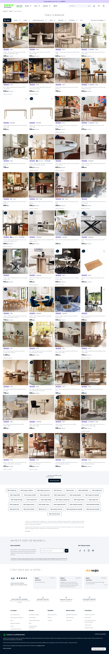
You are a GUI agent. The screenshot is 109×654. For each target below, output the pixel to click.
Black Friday (88, 617)
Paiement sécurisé (52, 614)
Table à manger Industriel (59, 495)
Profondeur (72, 20)
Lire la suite (27, 531)
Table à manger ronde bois (56, 509)
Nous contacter (70, 617)
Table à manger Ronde (32, 499)
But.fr (11, 620)
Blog (30, 623)
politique (40, 645)
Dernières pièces (89, 627)
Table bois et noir (42, 509)
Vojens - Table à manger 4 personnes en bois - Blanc (66, 239)
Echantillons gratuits (34, 614)
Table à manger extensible (30, 495)
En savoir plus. (64, 559)
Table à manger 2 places (44, 504)
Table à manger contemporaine (62, 499)
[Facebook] (84, 551)
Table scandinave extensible (76, 504)
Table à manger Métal (83, 490)
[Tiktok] (80, 551)
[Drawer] (8, 6)
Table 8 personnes (70, 490)
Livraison (50, 620)
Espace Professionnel (34, 620)
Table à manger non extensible (92, 495)
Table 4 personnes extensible (92, 509)
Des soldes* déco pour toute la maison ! (90, 621)
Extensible (60, 20)
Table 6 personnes (58, 490)
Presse (12, 626)
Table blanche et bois (14, 509)
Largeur (25, 20)
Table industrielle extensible (92, 504)
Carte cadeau (32, 617)
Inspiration (45, 6)
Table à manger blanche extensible (74, 509)
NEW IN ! (55, 6)
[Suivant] (106, 582)
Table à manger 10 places (28, 504)
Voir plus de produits (54, 480)
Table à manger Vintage (46, 499)
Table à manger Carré (97, 490)
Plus (81, 20)
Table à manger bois (11, 490)
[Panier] (103, 5)
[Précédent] (36, 582)
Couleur (16, 20)
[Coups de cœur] (98, 5)
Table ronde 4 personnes (54, 514)
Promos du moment (90, 614)
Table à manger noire (93, 499)
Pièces (35, 6)
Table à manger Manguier (75, 495)
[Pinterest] (93, 551)
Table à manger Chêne (15, 495)
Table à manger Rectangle (16, 499)
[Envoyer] (66, 551)
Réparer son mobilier (34, 630)
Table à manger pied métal (59, 504)
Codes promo (88, 625)
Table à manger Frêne (45, 495)
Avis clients (69, 620)
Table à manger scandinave (27, 490)
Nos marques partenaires (16, 617)
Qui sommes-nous (15, 614)
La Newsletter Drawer (15, 629)
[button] (54, 20)
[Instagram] (89, 551)
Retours (50, 617)
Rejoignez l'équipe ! (15, 623)
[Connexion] (94, 6)
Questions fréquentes (71, 614)
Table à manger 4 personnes (43, 490)
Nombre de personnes (38, 20)
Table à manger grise (14, 504)
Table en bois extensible (28, 509)
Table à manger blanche (79, 499)
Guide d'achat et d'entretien (33, 627)
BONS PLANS (19, 6)
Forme (51, 20)
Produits (27, 6)
